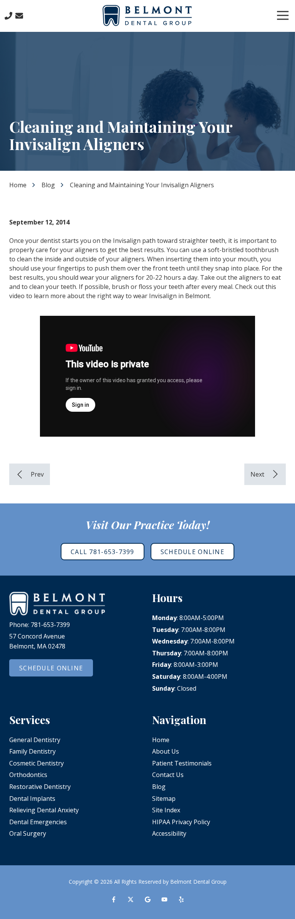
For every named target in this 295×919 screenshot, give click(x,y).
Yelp (181, 899)
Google (147, 899)
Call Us (8, 16)
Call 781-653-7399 (102, 552)
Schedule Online (192, 552)
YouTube (164, 899)
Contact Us (19, 16)
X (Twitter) (130, 899)
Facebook (113, 899)
